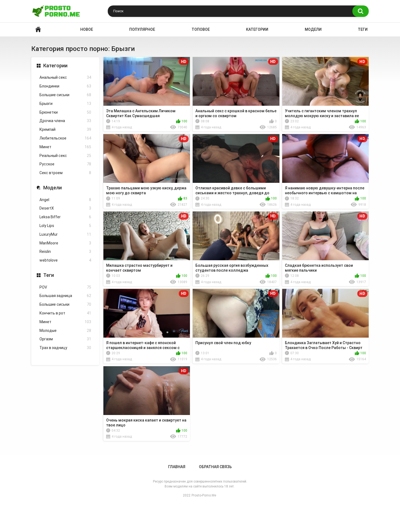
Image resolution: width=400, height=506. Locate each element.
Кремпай (65, 129)
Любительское (65, 138)
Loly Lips (65, 225)
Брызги (65, 103)
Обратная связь (215, 467)
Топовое (201, 29)
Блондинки (65, 86)
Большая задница (65, 295)
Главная (176, 467)
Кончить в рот (65, 313)
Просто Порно (38, 30)
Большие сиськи (65, 95)
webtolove (65, 260)
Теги (363, 29)
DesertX (65, 208)
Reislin (65, 251)
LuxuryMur (65, 234)
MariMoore (65, 243)
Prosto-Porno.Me (204, 495)
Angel (65, 200)
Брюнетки (65, 112)
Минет (65, 147)
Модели (313, 29)
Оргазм (65, 339)
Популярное (142, 29)
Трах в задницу (65, 348)
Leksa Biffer (65, 217)
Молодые (65, 330)
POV (65, 287)
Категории (257, 29)
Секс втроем (65, 173)
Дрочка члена (65, 121)
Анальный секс (65, 77)
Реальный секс (65, 155)
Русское (65, 164)
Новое (86, 29)
